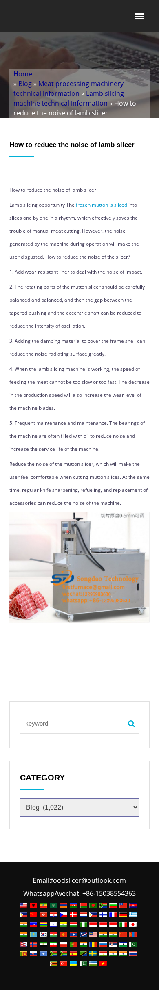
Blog (25, 83)
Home (22, 73)
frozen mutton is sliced (101, 204)
